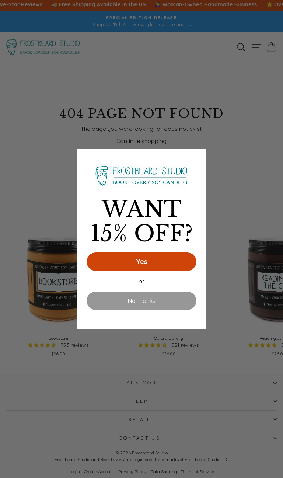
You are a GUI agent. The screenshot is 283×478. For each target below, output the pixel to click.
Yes (141, 261)
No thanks (142, 300)
